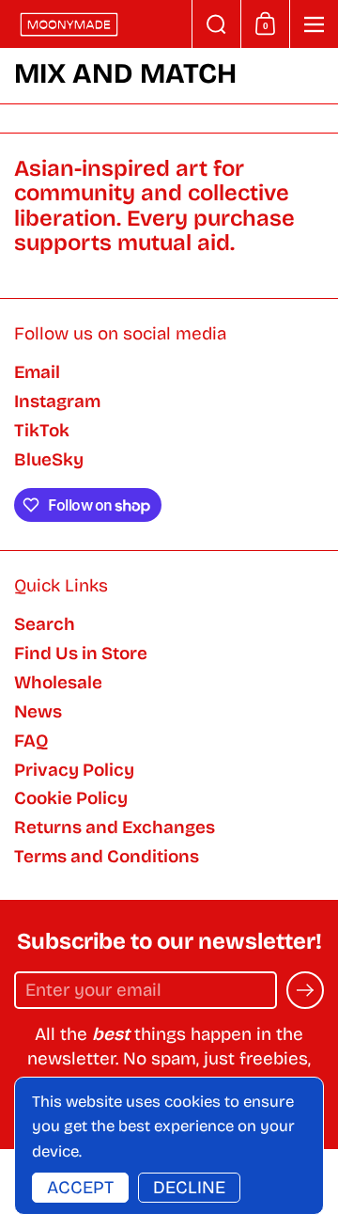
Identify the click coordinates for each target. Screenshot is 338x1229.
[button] (216, 24)
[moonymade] (95, 24)
